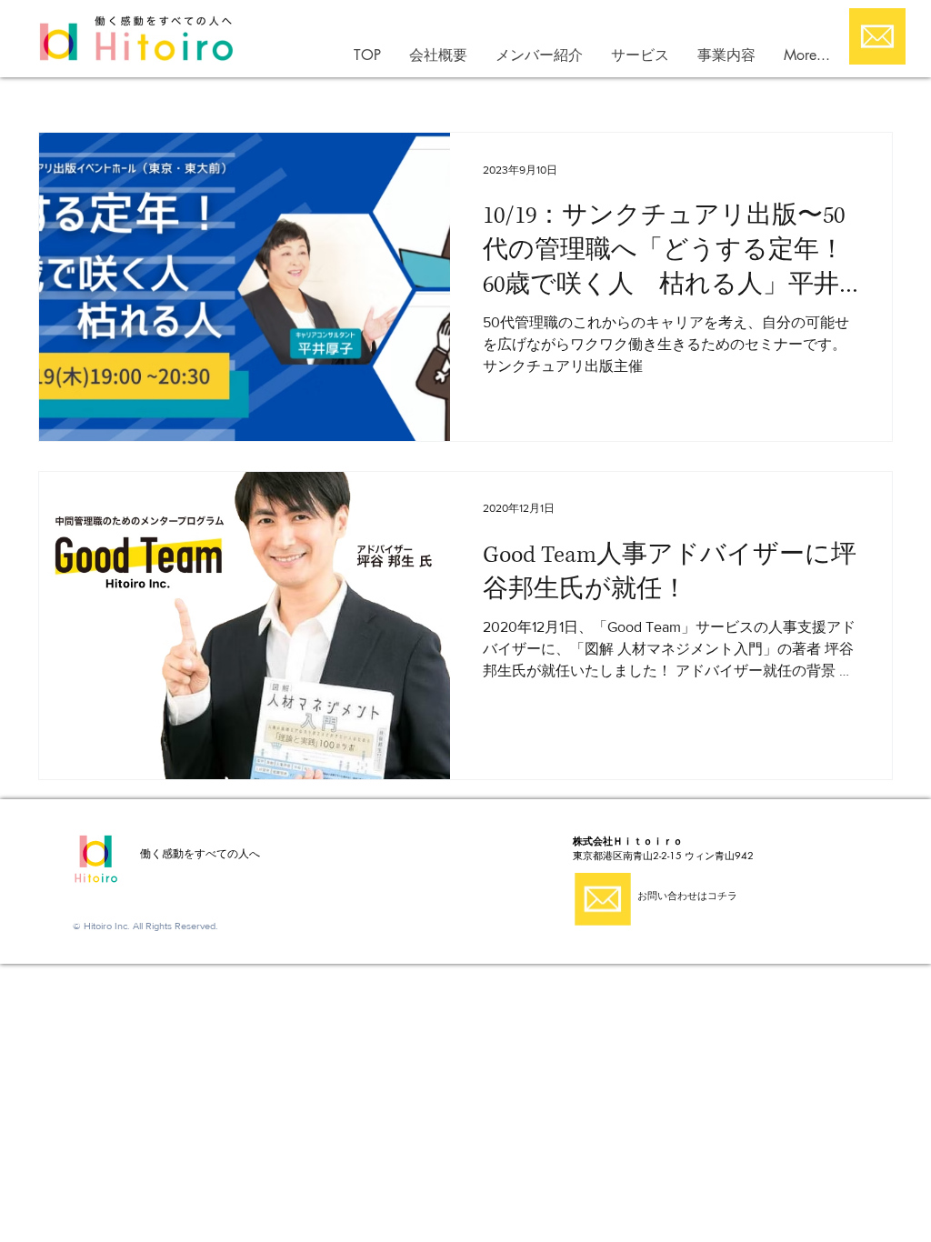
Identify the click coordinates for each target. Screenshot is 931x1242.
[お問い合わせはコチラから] (877, 36)
